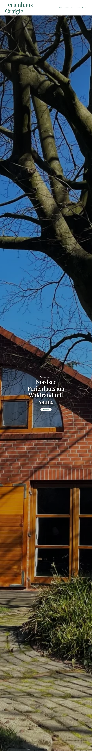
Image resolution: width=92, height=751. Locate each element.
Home (60, 7)
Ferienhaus (66, 7)
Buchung (78, 7)
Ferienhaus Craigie (19, 8)
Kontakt (84, 7)
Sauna (72, 7)
